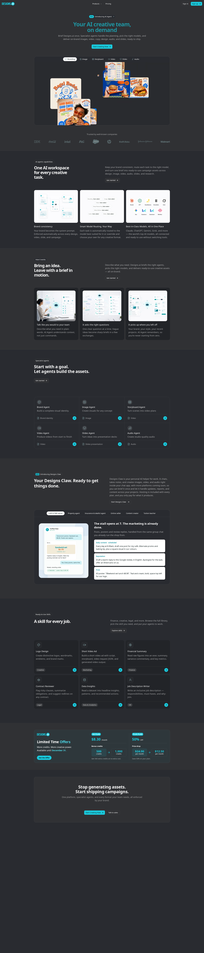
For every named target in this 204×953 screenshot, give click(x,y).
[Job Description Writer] (166, 705)
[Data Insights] (120, 705)
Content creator (132, 513)
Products (95, 4)
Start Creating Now (100, 46)
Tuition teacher (150, 513)
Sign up (195, 4)
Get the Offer (44, 758)
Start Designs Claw (118, 502)
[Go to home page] (8, 3)
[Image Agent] (120, 418)
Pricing (108, 4)
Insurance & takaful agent (95, 513)
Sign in (185, 4)
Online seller (116, 513)
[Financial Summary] (166, 670)
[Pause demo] (102, 93)
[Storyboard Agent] (165, 418)
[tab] (70, 59)
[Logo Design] (74, 670)
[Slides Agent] (120, 444)
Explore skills (117, 630)
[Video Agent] (74, 444)
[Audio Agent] (165, 444)
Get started (111, 180)
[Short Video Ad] (120, 670)
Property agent (74, 513)
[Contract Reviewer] (74, 705)
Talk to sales (113, 812)
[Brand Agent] (74, 418)
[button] (102, 17)
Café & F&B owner (56, 513)
